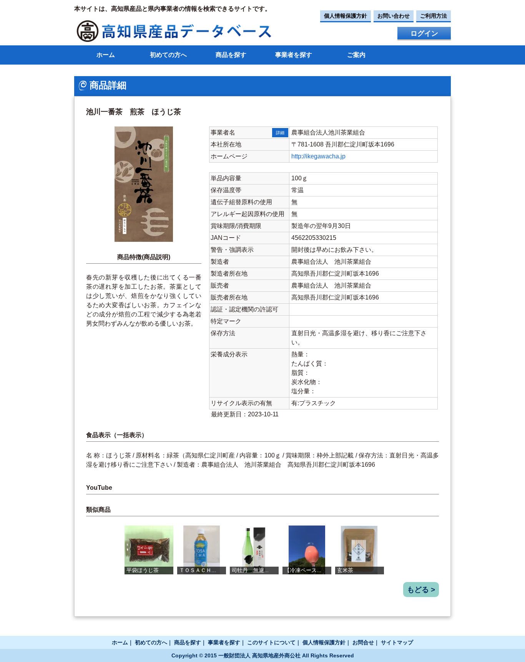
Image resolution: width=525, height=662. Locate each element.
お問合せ (363, 642)
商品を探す (231, 55)
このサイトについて (271, 642)
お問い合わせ (393, 16)
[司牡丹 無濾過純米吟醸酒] (254, 550)
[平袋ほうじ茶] (149, 550)
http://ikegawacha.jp (318, 156)
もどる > (421, 589)
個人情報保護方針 (345, 16)
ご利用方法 (433, 16)
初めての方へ (168, 55)
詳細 (280, 132)
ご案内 (356, 55)
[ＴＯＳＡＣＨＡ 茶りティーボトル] (201, 550)
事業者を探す (293, 55)
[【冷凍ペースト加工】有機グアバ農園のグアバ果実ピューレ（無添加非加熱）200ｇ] (306, 550)
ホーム (105, 55)
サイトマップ (397, 642)
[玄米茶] (359, 550)
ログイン (424, 33)
